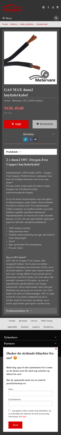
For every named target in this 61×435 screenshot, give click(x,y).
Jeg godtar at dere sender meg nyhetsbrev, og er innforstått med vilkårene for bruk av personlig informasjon (29, 414)
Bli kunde (23, 321)
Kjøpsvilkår (12, 327)
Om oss (34, 321)
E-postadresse (14, 399)
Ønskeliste (46, 124)
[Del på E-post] (35, 139)
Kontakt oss (48, 327)
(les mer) (22, 417)
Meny (8, 18)
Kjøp (18, 124)
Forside (5, 24)
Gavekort (24, 327)
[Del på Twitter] (25, 139)
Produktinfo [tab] (12, 151)
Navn (10, 389)
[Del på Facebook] (30, 139)
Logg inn (36, 327)
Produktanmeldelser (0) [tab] (17, 310)
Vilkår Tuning (46, 321)
